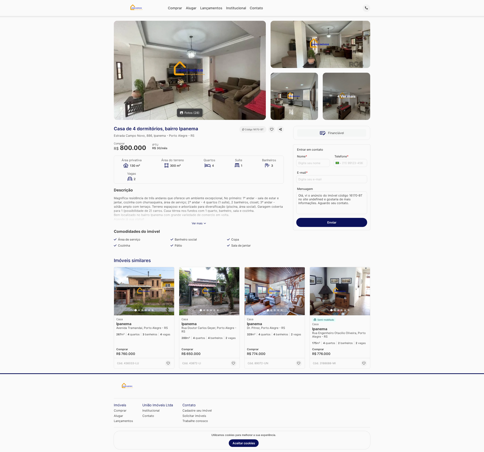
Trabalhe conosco (195, 421)
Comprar (175, 8)
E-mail (302, 172)
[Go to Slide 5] (149, 310)
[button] (144, 291)
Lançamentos (211, 8)
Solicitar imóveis (194, 416)
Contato (256, 8)
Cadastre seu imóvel (197, 410)
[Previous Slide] (118, 291)
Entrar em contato (310, 149)
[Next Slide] (170, 291)
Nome (302, 156)
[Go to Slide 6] (153, 310)
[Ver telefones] (366, 8)
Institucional (236, 8)
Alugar (191, 8)
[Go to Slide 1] (135, 310)
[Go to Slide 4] (146, 310)
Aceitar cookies (244, 443)
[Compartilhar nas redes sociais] (280, 129)
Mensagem (305, 189)
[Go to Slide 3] (142, 310)
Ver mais (197, 223)
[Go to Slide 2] (139, 310)
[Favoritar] (271, 129)
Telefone (341, 156)
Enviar (331, 222)
